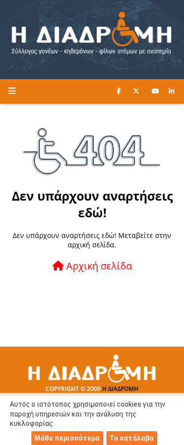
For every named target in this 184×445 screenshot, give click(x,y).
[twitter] (136, 91)
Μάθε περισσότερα (67, 438)
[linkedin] (171, 91)
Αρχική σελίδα (98, 265)
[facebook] (118, 91)
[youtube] (155, 91)
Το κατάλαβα (131, 438)
